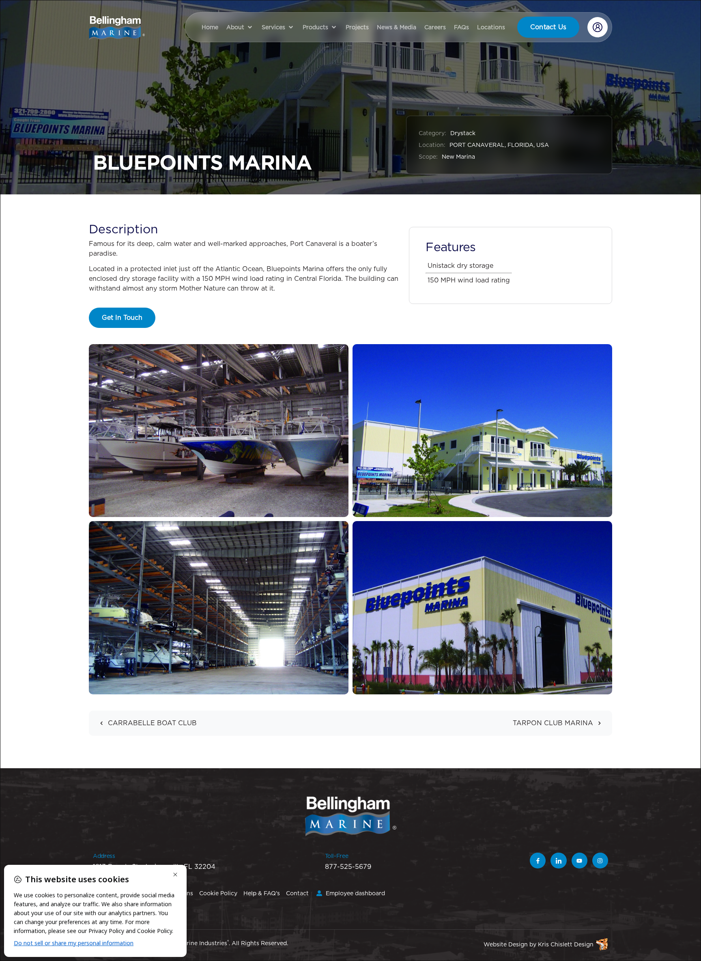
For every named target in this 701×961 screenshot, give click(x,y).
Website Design (506, 944)
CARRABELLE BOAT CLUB (152, 723)
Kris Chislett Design (565, 944)
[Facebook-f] (538, 860)
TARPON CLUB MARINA (553, 723)
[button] (240, 27)
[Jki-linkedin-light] (558, 860)
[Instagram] (600, 860)
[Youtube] (579, 860)
